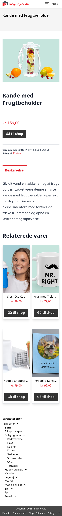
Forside (6, 513)
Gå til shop (14, 133)
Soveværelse (14, 458)
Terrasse (12, 465)
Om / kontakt (19, 513)
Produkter (9, 423)
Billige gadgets (14, 431)
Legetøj (9, 477)
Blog (31, 513)
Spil (7, 488)
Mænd (9, 481)
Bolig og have (13, 435)
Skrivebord (14, 454)
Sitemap (40, 513)
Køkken (17, 153)
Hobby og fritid (14, 469)
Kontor (11, 450)
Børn (8, 427)
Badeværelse (15, 439)
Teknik (9, 496)
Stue (10, 462)
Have (10, 443)
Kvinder (9, 473)
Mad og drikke (13, 485)
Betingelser (54, 513)
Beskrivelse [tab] (14, 170)
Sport (8, 492)
